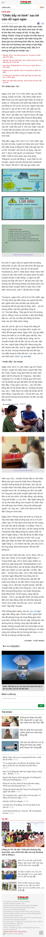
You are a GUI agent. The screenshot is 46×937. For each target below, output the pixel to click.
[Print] (43, 23)
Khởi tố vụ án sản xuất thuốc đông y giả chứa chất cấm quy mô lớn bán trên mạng (30, 862)
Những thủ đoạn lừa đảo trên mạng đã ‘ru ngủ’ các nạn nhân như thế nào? (31, 720)
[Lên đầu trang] (41, 933)
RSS (42, 7)
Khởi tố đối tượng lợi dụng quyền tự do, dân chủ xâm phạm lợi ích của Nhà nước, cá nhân (31, 886)
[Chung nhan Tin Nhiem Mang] (13, 933)
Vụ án (5, 819)
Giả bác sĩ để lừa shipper (13, 801)
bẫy (22, 356)
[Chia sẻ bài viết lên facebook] (38, 23)
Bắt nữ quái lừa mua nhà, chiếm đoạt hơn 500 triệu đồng (31, 732)
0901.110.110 (22, 931)
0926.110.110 (13, 931)
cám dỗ (33, 611)
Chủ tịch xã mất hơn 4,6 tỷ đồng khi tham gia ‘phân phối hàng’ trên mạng (31, 745)
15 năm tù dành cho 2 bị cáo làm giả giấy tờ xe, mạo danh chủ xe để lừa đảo (30, 874)
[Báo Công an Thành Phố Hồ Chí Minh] (25, 2)
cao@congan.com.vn (13, 925)
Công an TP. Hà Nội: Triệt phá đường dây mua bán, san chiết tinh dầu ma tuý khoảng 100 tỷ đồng (22, 852)
